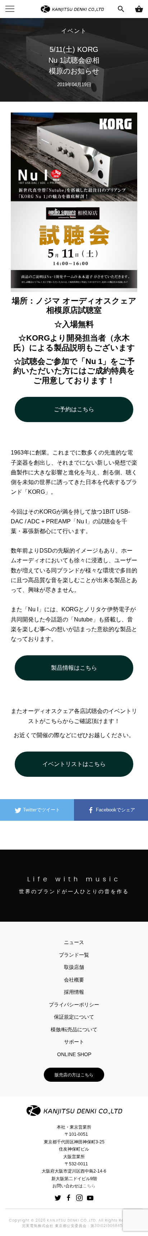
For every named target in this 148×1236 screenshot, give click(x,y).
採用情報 (74, 992)
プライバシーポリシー (74, 1004)
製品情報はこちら (74, 668)
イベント (74, 31)
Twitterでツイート (41, 809)
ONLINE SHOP (74, 1054)
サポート (74, 1042)
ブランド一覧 (74, 955)
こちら (89, 1185)
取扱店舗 (74, 967)
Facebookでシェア (114, 809)
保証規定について (74, 1017)
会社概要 (74, 980)
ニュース (74, 942)
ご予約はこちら (74, 409)
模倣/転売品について (74, 1029)
